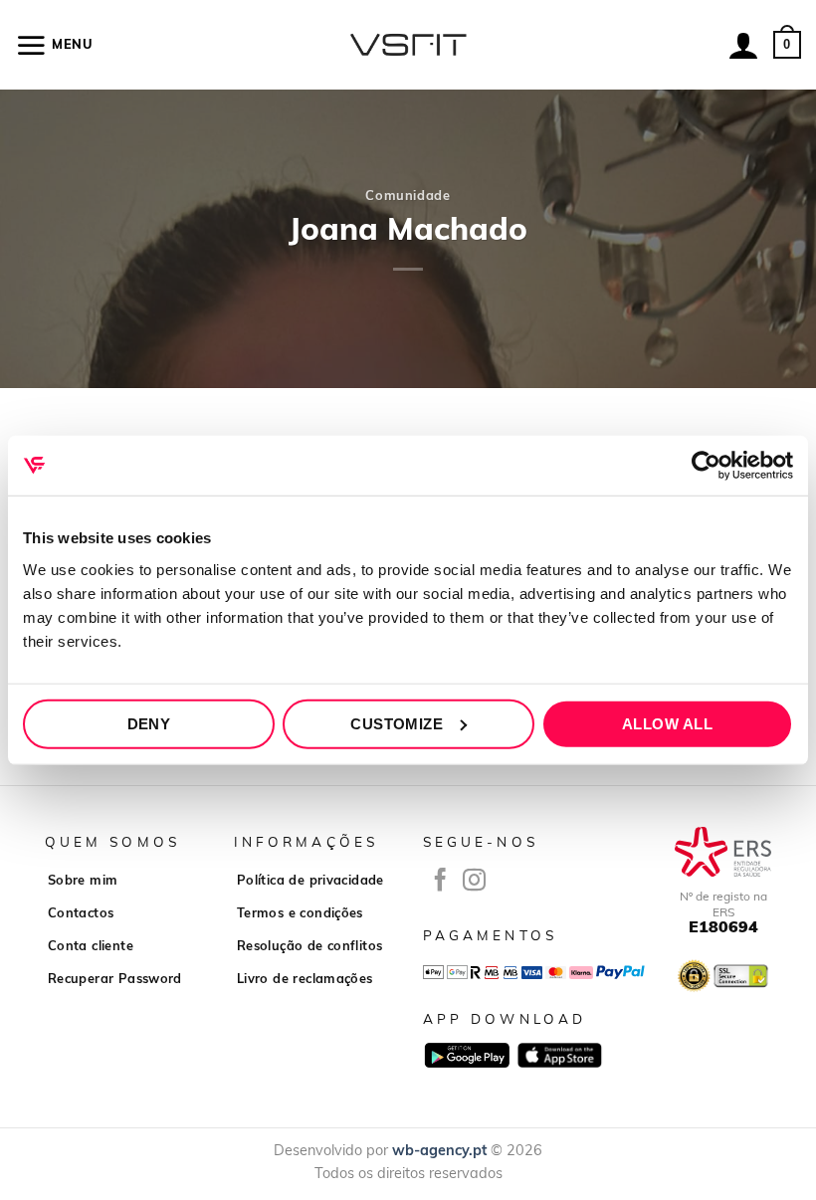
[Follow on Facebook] (440, 882)
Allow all (667, 722)
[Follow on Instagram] (474, 882)
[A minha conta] (743, 45)
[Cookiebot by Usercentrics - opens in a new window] (706, 466)
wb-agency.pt (439, 1150)
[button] (54, 45)
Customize (396, 722)
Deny (149, 722)
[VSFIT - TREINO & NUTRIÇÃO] (408, 45)
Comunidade (407, 195)
